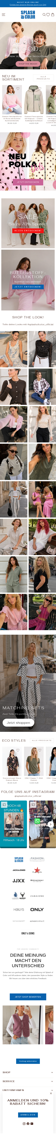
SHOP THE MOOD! (28, 64)
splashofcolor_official (41, 324)
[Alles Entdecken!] (28, 223)
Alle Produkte (43, 78)
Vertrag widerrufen (28, 1061)
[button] (13, 824)
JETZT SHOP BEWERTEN (28, 997)
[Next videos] (51, 824)
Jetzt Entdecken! (28, 182)
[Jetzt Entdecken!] (28, 280)
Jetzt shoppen (18, 723)
